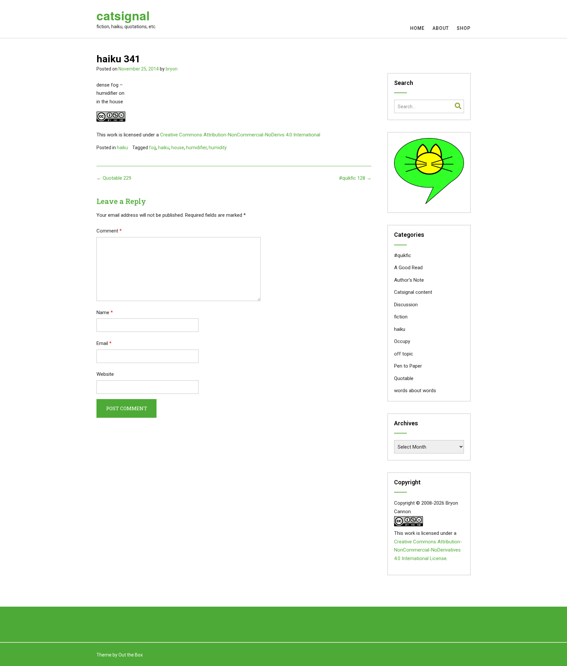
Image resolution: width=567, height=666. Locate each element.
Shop (464, 28)
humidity (218, 147)
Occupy (402, 341)
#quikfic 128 (355, 178)
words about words (415, 391)
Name (104, 312)
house (177, 147)
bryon (172, 68)
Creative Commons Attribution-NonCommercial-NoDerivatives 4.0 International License (428, 550)
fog (152, 147)
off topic (403, 354)
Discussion (406, 305)
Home (417, 28)
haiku (122, 147)
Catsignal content (413, 292)
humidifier (196, 147)
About (440, 28)
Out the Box (130, 654)
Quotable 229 (113, 178)
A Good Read (408, 268)
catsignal (123, 15)
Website (105, 374)
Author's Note (409, 280)
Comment (109, 231)
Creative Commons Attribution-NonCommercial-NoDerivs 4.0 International (240, 135)
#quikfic (402, 255)
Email (104, 343)
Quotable (403, 378)
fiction (401, 317)
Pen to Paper (408, 366)
